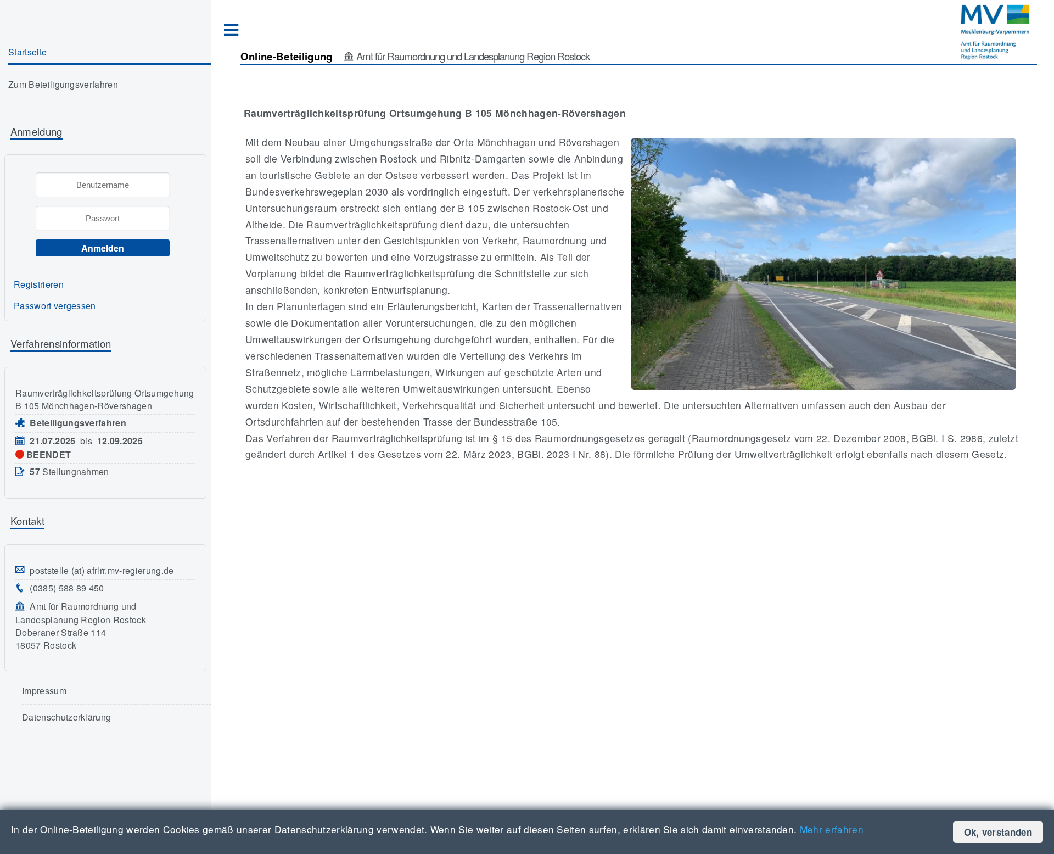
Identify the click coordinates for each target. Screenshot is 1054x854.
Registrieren (39, 284)
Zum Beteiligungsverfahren (63, 84)
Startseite (27, 52)
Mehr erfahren (832, 829)
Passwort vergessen (55, 305)
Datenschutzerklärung (66, 717)
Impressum (44, 690)
